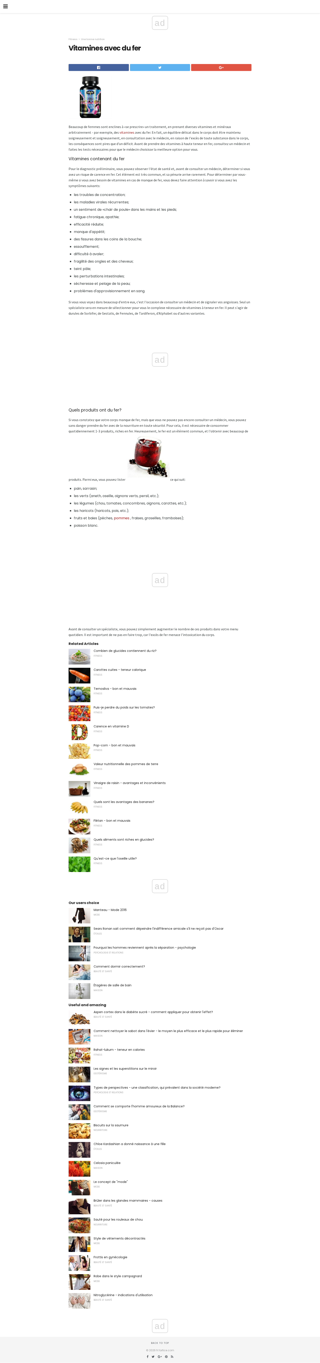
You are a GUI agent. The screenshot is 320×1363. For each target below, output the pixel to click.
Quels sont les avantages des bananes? (124, 802)
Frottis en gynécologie (110, 1257)
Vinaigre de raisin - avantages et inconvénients (130, 783)
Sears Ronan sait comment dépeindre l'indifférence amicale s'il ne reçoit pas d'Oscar (159, 928)
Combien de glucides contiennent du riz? (125, 651)
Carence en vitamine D (111, 726)
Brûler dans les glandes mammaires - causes (128, 1200)
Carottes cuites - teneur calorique (120, 670)
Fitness (73, 39)
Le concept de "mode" (111, 1182)
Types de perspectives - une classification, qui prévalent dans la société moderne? (157, 1087)
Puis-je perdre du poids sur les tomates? (124, 707)
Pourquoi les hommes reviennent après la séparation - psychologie (145, 947)
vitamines (127, 132)
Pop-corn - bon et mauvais (114, 745)
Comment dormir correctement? (119, 966)
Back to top (160, 1343)
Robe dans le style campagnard (118, 1276)
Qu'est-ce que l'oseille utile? (115, 858)
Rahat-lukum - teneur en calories (119, 1050)
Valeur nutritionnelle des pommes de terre (126, 764)
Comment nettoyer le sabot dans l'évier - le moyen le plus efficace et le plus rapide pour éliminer (168, 1031)
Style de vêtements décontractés (119, 1238)
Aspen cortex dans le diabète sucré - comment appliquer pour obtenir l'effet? (153, 1012)
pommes (121, 518)
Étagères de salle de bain (112, 985)
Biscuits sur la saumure (111, 1125)
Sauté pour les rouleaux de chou (118, 1219)
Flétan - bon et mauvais (112, 820)
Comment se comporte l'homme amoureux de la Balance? (139, 1106)
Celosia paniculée (107, 1163)
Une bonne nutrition (93, 39)
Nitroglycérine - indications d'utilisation (123, 1295)
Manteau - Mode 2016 (110, 910)
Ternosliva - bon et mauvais (115, 689)
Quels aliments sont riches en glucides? (124, 839)
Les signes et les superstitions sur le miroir (125, 1068)
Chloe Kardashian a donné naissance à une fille (130, 1144)
